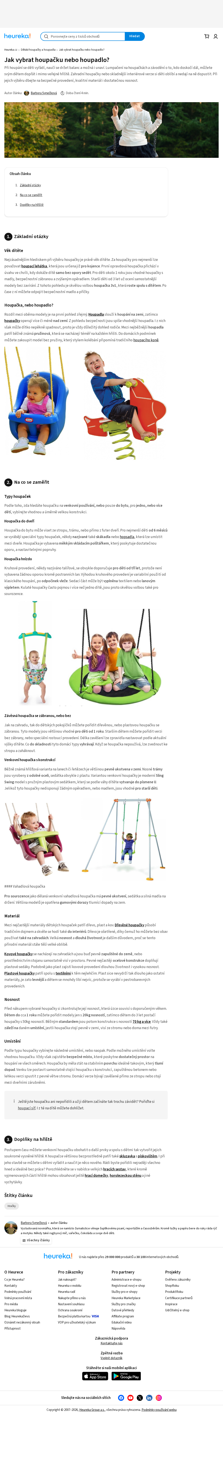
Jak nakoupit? (67, 1279)
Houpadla (96, 314)
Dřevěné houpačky (129, 925)
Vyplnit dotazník (111, 1358)
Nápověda (118, 1328)
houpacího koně (146, 340)
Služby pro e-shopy (124, 1292)
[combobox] (82, 36)
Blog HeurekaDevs (17, 1316)
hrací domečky (96, 1175)
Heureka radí (66, 1292)
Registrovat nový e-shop (128, 1285)
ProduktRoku (174, 1292)
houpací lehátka (34, 266)
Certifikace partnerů (179, 1298)
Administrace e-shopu (126, 1279)
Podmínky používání (17, 1292)
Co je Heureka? (14, 1279)
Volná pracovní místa (18, 1298)
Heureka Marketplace (126, 1298)
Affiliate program (123, 1316)
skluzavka (127, 1156)
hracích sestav (114, 1169)
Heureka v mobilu (69, 1285)
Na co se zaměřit (31, 195)
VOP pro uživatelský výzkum (77, 1322)
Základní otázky (30, 185)
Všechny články (38, 1240)
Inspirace (171, 1304)
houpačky (12, 320)
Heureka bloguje (15, 1310)
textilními (63, 973)
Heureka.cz (10, 50)
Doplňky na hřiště (32, 205)
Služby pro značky (124, 1304)
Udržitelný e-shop (177, 1310)
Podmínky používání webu (159, 1410)
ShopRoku (172, 1285)
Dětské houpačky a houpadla (38, 50)
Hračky (13, 1206)
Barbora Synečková (44, 93)
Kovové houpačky (18, 954)
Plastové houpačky (19, 973)
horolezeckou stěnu (125, 1175)
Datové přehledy (123, 1310)
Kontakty (10, 1285)
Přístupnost (12, 1328)
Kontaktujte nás (112, 1343)
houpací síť (26, 1108)
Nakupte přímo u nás (72, 1298)
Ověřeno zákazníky (178, 1279)
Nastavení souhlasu (71, 1304)
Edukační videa (122, 1322)
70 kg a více (142, 1021)
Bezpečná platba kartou (74, 1316)
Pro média (11, 1304)
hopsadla (127, 537)
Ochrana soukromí (70, 1310)
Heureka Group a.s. (92, 1410)
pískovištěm (147, 1156)
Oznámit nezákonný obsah (22, 1322)
